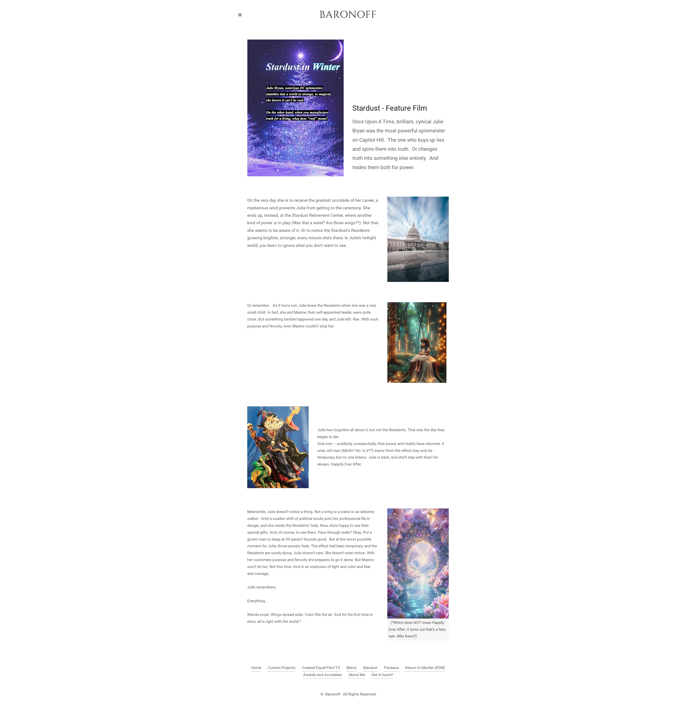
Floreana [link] (391, 668)
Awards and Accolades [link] (322, 675)
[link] (348, 16)
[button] (240, 14)
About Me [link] (357, 675)
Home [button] (256, 668)
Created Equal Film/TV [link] (321, 668)
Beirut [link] (352, 668)
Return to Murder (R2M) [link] (425, 668)
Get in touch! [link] (382, 675)
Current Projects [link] (281, 668)
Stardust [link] (370, 668)
